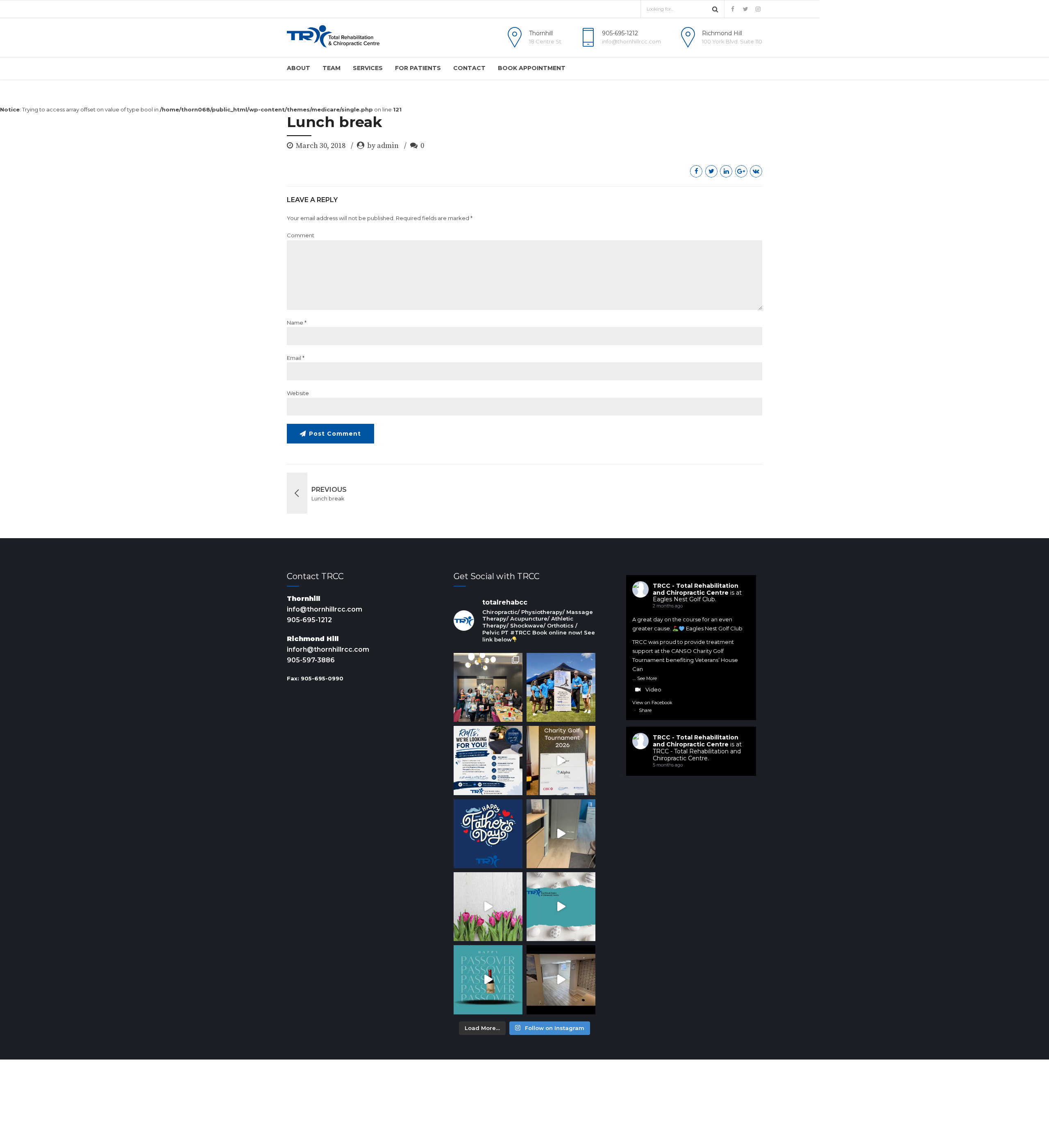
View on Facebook (652, 702)
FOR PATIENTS (418, 68)
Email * (295, 358)
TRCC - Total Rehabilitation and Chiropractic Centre (695, 589)
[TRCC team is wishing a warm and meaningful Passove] (488, 979)
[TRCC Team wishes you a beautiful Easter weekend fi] (561, 906)
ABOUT (298, 68)
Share (645, 710)
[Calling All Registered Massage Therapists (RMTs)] (488, 760)
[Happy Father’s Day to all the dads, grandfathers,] (488, 833)
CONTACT (469, 68)
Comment (300, 235)
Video (653, 689)
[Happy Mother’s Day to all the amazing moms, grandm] (488, 906)
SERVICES (368, 68)
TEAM (331, 68)
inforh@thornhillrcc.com (328, 649)
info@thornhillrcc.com (324, 609)
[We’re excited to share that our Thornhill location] (561, 979)
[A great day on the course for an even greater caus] (561, 760)
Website (298, 393)
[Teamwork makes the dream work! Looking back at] (561, 687)
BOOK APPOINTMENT (531, 68)
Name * (297, 322)
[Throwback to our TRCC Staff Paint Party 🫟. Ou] (488, 687)
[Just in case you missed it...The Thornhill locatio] (561, 833)
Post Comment (335, 433)
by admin (383, 145)
